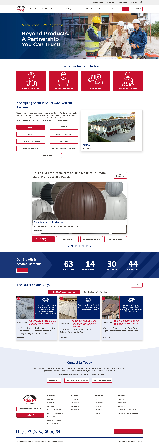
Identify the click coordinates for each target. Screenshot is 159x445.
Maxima (86, 145)
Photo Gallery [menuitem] (99, 410)
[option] (79, 208)
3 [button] (79, 246)
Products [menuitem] (51, 396)
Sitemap (41, 441)
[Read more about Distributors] (95, 81)
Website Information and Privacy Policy (27, 441)
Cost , (40, 323)
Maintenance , (46, 323)
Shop (125, 9)
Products (33, 9)
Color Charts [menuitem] (99, 403)
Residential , (118, 323)
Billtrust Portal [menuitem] (98, 2)
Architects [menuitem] (74, 399)
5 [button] (87, 246)
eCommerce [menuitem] (98, 406)
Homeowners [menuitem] (75, 410)
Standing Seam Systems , (36, 322)
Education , (75, 320)
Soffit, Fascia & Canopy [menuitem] (54, 420)
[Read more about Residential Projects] (128, 81)
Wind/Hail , (82, 325)
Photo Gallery (66, 9)
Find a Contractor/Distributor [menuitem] (127, 2)
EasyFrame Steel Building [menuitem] (55, 413)
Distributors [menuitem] (75, 406)
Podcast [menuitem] (97, 413)
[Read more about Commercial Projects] (63, 81)
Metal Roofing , (34, 320)
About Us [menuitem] (121, 399)
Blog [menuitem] (96, 399)
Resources (103, 9)
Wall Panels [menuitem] (50, 403)
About (114, 9)
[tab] (72, 246)
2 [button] (76, 246)
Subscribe (128, 431)
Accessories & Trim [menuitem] (53, 424)
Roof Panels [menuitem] (51, 399)
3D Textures (90, 9)
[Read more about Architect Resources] (31, 81)
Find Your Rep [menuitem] (110, 2)
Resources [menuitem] (99, 396)
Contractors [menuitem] (75, 403)
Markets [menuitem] (74, 396)
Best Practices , (5, 322)
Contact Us (30, 415)
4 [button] (83, 246)
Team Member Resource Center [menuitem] (128, 410)
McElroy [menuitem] (121, 396)
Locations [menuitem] (121, 406)
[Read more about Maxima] (111, 127)
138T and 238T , (84, 323)
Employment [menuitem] (122, 403)
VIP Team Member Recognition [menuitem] (128, 413)
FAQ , (94, 322)
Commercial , (34, 323)
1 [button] (72, 246)
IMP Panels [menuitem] (50, 406)
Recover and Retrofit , (45, 320)
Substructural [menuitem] (51, 417)
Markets (78, 9)
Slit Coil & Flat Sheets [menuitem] (54, 410)
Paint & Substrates (49, 9)
